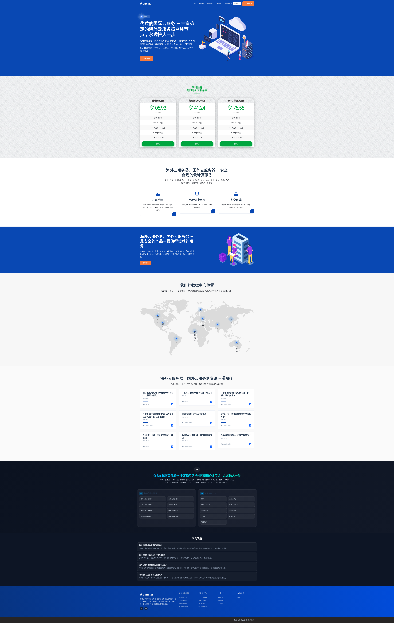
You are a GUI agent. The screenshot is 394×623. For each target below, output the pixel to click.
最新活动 (201, 3)
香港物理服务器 (173, 510)
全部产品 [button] (209, 3)
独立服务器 (202, 603)
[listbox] (237, 3)
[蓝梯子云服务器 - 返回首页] (146, 594)
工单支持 (220, 603)
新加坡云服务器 (173, 505)
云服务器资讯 (184, 593)
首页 (194, 3)
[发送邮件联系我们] (146, 608)
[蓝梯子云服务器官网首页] (146, 3)
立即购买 (146, 58)
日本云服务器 (183, 600)
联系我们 (204, 522)
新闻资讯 (220, 597)
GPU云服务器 (203, 606)
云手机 (203, 516)
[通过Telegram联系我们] (141, 608)
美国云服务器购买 (174, 499)
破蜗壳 (240, 597)
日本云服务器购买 (146, 505)
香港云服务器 (183, 597)
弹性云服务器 (205, 505)
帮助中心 (219, 3)
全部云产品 (232, 499)
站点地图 (237, 620)
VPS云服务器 (203, 597)
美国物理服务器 (146, 516)
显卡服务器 (232, 510)
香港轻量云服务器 (146, 510)
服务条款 (251, 620)
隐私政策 (244, 620)
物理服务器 (204, 510)
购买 (158, 144)
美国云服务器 (183, 603)
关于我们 (227, 3)
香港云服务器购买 (146, 499)
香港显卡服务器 (173, 516)
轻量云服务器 (233, 505)
